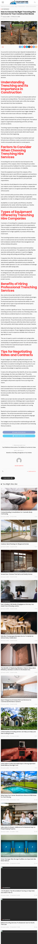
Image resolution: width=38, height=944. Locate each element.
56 (36, 516)
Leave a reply (7, 478)
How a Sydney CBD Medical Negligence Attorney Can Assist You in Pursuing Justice (17, 605)
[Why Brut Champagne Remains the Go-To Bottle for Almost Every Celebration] (19, 623)
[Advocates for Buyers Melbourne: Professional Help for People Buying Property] (19, 814)
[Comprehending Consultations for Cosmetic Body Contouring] (19, 499)
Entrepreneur (6, 540)
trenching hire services (25, 176)
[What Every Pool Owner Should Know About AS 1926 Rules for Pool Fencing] (19, 782)
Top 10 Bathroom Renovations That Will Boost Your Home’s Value (19, 447)
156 (36, 927)
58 (36, 608)
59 (36, 576)
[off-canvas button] (3, 2)
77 (36, 736)
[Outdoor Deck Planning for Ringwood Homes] (19, 531)
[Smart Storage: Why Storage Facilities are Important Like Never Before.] (19, 846)
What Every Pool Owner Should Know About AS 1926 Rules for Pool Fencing (18, 796)
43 (36, 704)
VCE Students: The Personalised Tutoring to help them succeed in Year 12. (18, 891)
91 (36, 767)
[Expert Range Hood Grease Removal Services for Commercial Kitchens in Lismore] (19, 687)
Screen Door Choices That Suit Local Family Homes (16, 574)
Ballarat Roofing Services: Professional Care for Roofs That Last (17, 923)
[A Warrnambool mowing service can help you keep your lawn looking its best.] (19, 718)
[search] (35, 2)
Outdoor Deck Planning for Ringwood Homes (15, 544)
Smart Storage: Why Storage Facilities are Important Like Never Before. (18, 860)
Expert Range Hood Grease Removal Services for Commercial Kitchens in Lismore (16, 700)
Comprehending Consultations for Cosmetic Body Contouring (16, 513)
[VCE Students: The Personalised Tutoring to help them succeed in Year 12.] (19, 878)
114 (36, 863)
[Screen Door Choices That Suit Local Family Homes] (19, 561)
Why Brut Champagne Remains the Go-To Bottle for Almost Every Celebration (17, 637)
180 (36, 895)
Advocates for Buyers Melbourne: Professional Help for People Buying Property (18, 828)
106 (36, 799)
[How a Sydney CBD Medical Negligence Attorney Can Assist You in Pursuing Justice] (19, 591)
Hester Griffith (6, 16)
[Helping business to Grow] (19, 2)
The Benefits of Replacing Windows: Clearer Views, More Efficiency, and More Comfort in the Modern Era (18, 669)
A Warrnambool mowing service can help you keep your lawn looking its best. (18, 732)
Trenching (27, 54)
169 (36, 831)
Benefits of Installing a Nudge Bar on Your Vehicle (19, 452)
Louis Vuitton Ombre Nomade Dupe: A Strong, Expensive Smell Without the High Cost (18, 764)
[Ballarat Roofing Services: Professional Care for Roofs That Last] (19, 909)
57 (36, 546)
